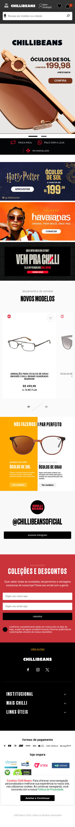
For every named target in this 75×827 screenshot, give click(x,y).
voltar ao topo (37, 649)
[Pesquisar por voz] (5, 16)
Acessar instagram (37, 535)
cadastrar (37, 616)
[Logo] (23, 6)
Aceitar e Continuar (37, 798)
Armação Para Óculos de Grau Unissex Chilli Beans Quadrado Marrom (29, 376)
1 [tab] (33, 136)
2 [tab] (44, 136)
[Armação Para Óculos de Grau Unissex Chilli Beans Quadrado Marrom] (29, 344)
